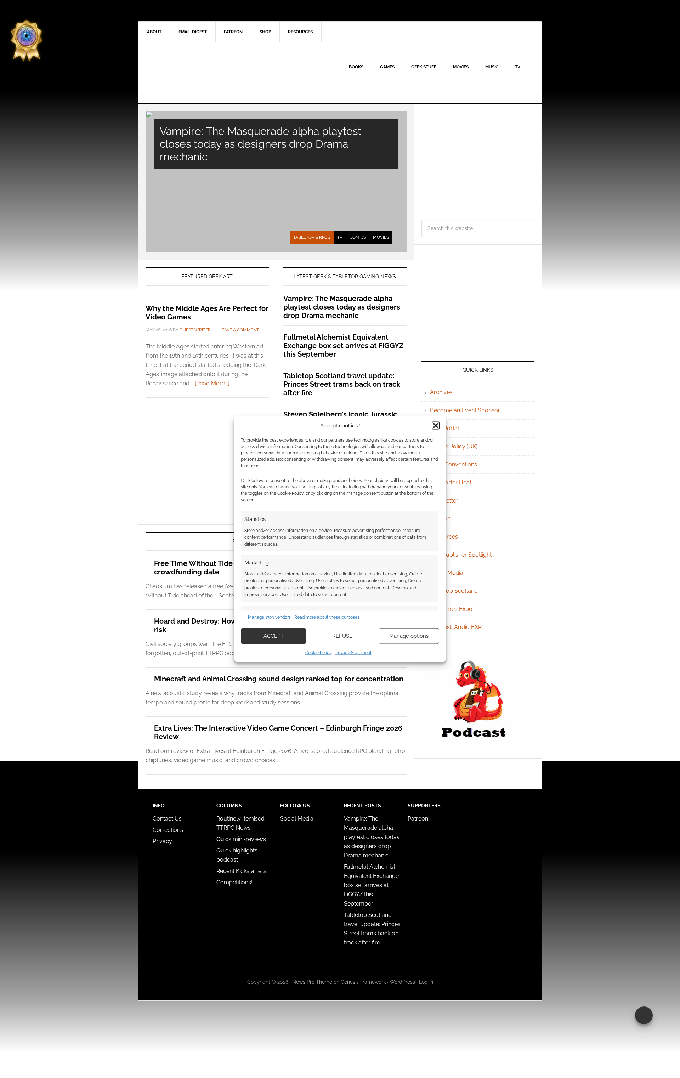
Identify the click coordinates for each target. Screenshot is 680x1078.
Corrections (168, 830)
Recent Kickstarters (242, 871)
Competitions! (234, 882)
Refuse (342, 636)
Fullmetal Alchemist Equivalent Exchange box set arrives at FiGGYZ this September (343, 345)
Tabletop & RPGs (311, 237)
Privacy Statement (353, 652)
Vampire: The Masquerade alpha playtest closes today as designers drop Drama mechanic (260, 144)
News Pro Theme (312, 982)
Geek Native (199, 73)
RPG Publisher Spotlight (461, 554)
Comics (358, 237)
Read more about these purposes (326, 617)
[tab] (312, 237)
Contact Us (167, 818)
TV (339, 237)
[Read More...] (212, 383)
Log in (426, 982)
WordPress (402, 982)
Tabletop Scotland (454, 591)
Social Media (446, 572)
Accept (274, 636)
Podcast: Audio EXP (456, 627)
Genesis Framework (363, 982)
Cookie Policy (318, 652)
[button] (435, 425)
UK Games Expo (451, 609)
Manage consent (644, 1015)
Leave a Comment (239, 330)
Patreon (418, 818)
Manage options (409, 636)
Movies (381, 237)
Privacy (162, 841)
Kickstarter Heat (450, 482)
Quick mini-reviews (241, 839)
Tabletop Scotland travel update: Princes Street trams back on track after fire (341, 384)
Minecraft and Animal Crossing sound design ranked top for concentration (278, 679)
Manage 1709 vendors (269, 617)
